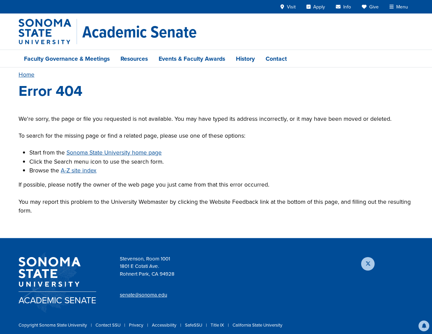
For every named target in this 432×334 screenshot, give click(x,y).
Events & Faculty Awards (192, 58)
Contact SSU (109, 325)
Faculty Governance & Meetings (67, 58)
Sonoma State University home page (114, 152)
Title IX (218, 325)
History (245, 58)
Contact (276, 58)
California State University (257, 325)
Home (26, 74)
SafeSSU (194, 325)
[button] (423, 326)
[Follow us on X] (368, 264)
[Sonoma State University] (48, 31)
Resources (134, 58)
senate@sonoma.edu (143, 294)
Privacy (136, 325)
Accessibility (165, 325)
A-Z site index (79, 170)
